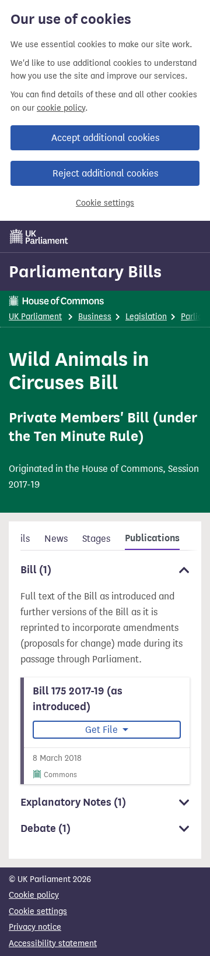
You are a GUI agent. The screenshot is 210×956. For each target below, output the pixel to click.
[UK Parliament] (39, 236)
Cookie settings (105, 203)
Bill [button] (35, 569)
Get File (102, 729)
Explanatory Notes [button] (73, 802)
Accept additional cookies (105, 137)
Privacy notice (35, 927)
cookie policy (61, 108)
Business (94, 317)
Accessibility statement (53, 943)
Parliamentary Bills (85, 271)
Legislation (146, 317)
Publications (152, 538)
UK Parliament (35, 317)
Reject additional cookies (105, 173)
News (56, 538)
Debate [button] (45, 828)
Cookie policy (34, 895)
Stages (96, 538)
